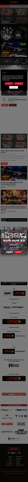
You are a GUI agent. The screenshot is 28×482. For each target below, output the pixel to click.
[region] (14, 80)
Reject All (9, 83)
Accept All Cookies (18, 83)
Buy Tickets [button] (18, 252)
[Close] (26, 229)
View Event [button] (9, 252)
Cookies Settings (13, 87)
